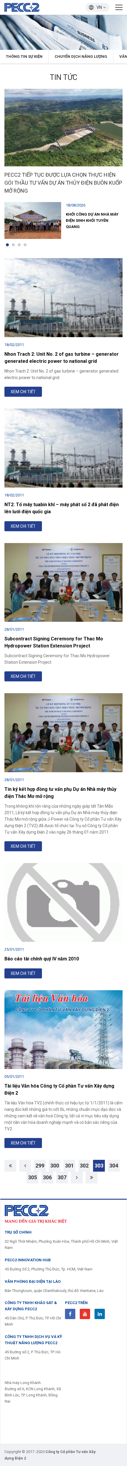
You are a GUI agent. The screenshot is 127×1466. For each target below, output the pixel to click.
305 (32, 1177)
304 (113, 1165)
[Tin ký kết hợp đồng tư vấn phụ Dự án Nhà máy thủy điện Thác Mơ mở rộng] (63, 732)
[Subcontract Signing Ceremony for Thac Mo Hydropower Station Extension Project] (63, 582)
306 (47, 1177)
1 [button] (7, 244)
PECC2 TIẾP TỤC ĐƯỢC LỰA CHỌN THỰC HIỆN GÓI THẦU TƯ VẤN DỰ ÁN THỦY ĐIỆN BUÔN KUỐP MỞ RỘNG (63, 183)
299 (39, 1165)
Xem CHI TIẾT (23, 391)
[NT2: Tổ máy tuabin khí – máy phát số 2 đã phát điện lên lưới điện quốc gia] (63, 448)
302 (84, 1165)
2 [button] (13, 244)
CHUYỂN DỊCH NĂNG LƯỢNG (81, 56)
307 (62, 1177)
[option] (63, 32)
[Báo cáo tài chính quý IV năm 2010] (63, 902)
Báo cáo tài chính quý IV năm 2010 (41, 959)
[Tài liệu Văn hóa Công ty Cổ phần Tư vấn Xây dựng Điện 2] (63, 1029)
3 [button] (19, 244)
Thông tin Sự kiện (24, 56)
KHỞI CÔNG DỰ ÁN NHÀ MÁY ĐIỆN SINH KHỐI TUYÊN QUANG (92, 220)
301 (69, 1165)
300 (54, 1165)
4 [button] (25, 244)
